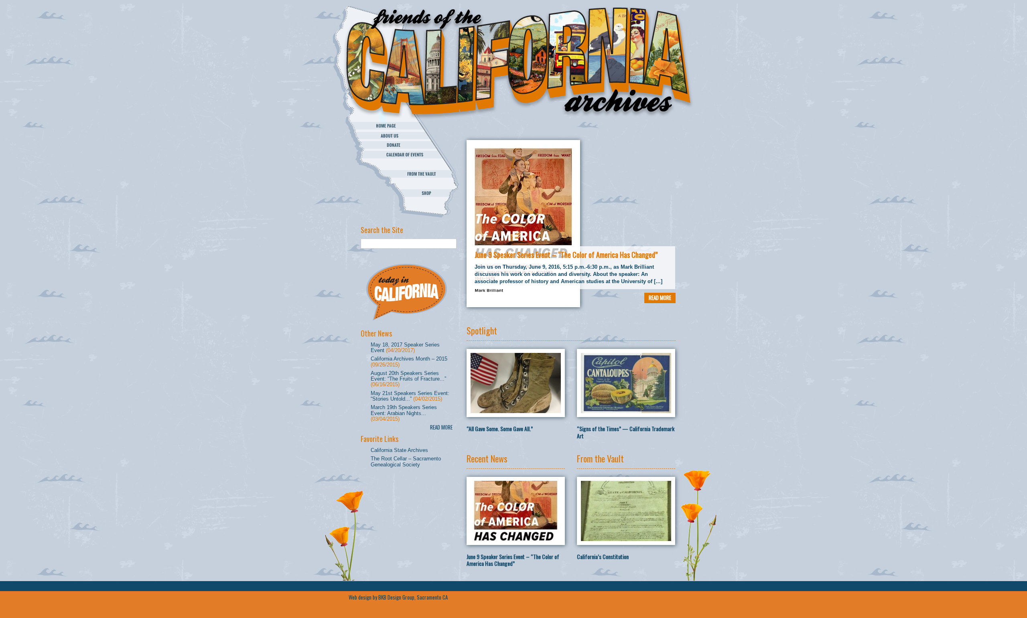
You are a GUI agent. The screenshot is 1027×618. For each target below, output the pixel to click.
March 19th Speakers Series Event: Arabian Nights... (404, 410)
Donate (405, 145)
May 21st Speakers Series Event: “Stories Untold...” (410, 396)
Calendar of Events (405, 154)
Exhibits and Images (405, 183)
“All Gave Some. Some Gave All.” (500, 428)
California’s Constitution (603, 556)
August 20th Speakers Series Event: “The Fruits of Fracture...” (408, 376)
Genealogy (405, 164)
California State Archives (399, 450)
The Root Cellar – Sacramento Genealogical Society (406, 461)
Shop (405, 193)
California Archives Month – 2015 (409, 359)
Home (405, 126)
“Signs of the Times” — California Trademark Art (625, 432)
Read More (441, 427)
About (405, 135)
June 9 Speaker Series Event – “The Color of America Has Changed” (566, 254)
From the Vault (405, 174)
